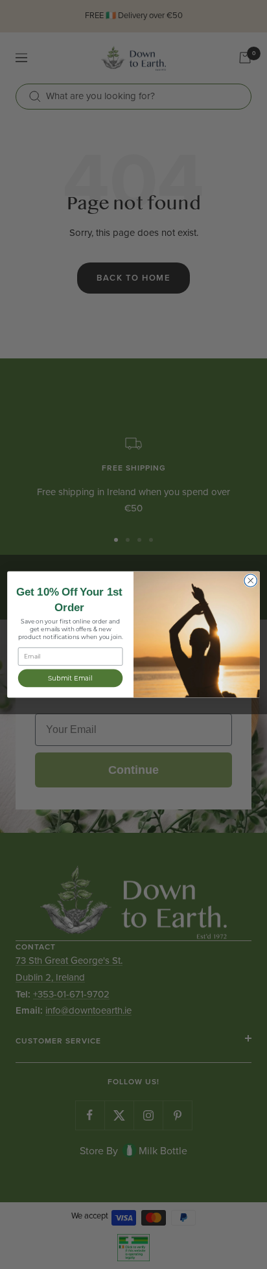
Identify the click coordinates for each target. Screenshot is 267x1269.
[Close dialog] (250, 580)
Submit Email (70, 677)
